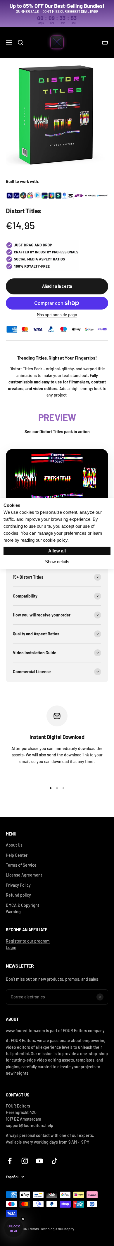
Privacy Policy (18, 885)
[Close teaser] (23, 1219)
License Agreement (24, 874)
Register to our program (28, 941)
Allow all (57, 550)
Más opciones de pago (57, 314)
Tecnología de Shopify (57, 1229)
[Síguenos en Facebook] (10, 1161)
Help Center (16, 855)
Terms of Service (21, 865)
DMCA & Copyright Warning (22, 908)
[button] (13, 1228)
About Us (14, 844)
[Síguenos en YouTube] (40, 1161)
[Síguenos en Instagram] (25, 1161)
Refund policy (18, 895)
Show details (57, 561)
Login (11, 947)
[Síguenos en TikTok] (54, 1161)
